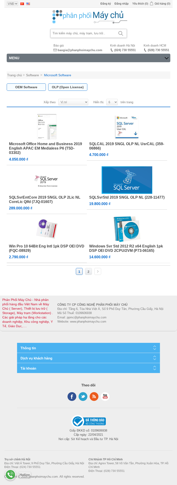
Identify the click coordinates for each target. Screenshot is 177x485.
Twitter (83, 396)
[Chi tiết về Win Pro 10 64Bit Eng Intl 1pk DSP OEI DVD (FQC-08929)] (46, 229)
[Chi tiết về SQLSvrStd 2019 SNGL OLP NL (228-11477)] (127, 180)
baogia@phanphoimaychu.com (80, 50)
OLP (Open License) (68, 87)
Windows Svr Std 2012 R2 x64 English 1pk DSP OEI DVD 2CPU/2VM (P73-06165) (126, 248)
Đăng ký (105, 3)
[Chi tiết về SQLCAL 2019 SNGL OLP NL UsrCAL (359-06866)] (127, 127)
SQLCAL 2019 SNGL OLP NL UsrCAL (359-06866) (126, 146)
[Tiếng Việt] (22, 3)
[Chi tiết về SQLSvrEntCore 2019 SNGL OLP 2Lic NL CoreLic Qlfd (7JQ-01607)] (46, 180)
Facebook (72, 396)
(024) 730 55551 (125, 50)
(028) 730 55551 (158, 50)
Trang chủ (14, 75)
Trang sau (97, 271)
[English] (28, 3)
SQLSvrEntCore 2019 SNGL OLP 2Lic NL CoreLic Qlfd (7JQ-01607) (44, 199)
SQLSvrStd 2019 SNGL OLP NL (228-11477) (127, 197)
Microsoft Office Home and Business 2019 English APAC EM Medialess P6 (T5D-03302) (45, 148)
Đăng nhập (122, 3)
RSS (94, 396)
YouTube (105, 396)
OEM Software (26, 87)
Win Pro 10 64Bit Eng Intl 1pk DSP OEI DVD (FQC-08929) (46, 248)
